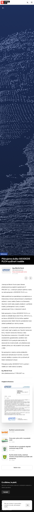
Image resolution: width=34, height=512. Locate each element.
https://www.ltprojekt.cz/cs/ (19, 272)
